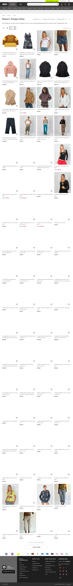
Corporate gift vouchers (50, 565)
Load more (36, 547)
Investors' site (35, 567)
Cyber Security (35, 570)
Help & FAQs (63, 1)
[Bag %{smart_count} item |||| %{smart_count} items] (69, 4)
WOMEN (12, 4)
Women (8, 15)
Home (3, 15)
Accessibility (68, 584)
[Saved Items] (65, 4)
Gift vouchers (48, 563)
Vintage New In (37, 19)
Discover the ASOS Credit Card (50, 573)
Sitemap (21, 573)
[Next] (69, 19)
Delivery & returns (23, 567)
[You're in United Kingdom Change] (69, 1)
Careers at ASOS (35, 563)
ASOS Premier (22, 569)
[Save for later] (16, 49)
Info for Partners (48, 570)
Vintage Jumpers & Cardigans (64, 19)
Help (20, 562)
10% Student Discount (23, 571)
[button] (60, 567)
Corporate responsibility (37, 565)
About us (34, 561)
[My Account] (62, 4)
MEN (20, 4)
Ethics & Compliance (23, 577)
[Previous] (31, 19)
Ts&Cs (64, 584)
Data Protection (22, 575)
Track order (21, 564)
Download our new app (52, 1)
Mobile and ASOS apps (50, 561)
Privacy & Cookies (58, 584)
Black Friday (47, 567)
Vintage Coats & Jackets (49, 19)
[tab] (4, 8)
